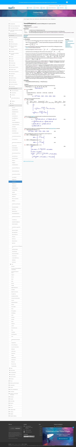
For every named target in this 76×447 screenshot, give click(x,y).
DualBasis (13, 323)
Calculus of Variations (14, 84)
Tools (12, 264)
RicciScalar (13, 236)
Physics (11, 380)
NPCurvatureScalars (15, 198)
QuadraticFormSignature (16, 221)
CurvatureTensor (15, 139)
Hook (12, 336)
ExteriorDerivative (14, 327)
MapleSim (11, 413)
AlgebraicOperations (14, 287)
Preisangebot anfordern (63, 5)
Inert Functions (13, 376)
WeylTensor (14, 262)
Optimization (13, 73)
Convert (12, 300)
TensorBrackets (14, 251)
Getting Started (12, 23)
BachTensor (14, 113)
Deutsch (19, 444)
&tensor (12, 283)
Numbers (12, 378)
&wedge (12, 285)
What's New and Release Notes (15, 25)
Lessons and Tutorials (14, 90)
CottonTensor (14, 130)
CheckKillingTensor (15, 118)
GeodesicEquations (15, 158)
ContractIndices (14, 128)
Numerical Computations (15, 71)
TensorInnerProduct (15, 253)
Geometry (12, 60)
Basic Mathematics (14, 82)
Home (25, 19)
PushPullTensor (14, 219)
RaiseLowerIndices (15, 230)
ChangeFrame (13, 293)
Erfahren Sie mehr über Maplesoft (13, 438)
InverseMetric (14, 177)
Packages (12, 75)
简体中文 (25, 444)
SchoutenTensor (14, 240)
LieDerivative (13, 351)
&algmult (12, 274)
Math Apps (11, 396)
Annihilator (13, 289)
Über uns (10, 424)
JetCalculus (13, 94)
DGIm (12, 308)
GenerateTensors (15, 156)
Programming (12, 385)
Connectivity (12, 391)
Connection (14, 126)
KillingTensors (14, 183)
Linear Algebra (13, 65)
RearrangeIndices (14, 232)
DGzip (12, 321)
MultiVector (14, 196)
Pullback (12, 355)
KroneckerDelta (14, 190)
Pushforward (13, 359)
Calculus (12, 41)
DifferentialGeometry (14, 88)
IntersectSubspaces (14, 344)
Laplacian (13, 192)
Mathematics (12, 35)
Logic (11, 368)
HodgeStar (13, 162)
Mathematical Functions (14, 67)
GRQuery (13, 160)
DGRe (12, 315)
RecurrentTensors (15, 234)
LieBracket (13, 349)
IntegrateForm (13, 342)
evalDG (12, 325)
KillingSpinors (14, 181)
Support (27, 19)
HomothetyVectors (15, 164)
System (11, 405)
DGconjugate (13, 306)
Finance (12, 56)
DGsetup (12, 317)
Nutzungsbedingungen (33, 445)
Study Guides (12, 401)
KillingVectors (14, 185)
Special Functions (13, 77)
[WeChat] (33, 436)
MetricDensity (14, 194)
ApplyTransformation (14, 291)
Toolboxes (11, 411)
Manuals (11, 407)
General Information (14, 37)
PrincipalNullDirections (15, 213)
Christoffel (13, 120)
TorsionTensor (14, 255)
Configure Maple (12, 409)
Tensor (12, 105)
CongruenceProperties (15, 124)
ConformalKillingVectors (16, 122)
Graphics (11, 387)
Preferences (13, 353)
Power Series (13, 370)
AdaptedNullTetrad (15, 109)
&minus (12, 276)
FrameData (13, 332)
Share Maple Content (13, 33)
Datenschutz (38, 445)
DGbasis (12, 304)
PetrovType (14, 209)
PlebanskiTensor (14, 211)
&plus (12, 281)
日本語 (23, 444)
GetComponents (14, 334)
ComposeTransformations (15, 298)
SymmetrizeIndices (15, 249)
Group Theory (13, 374)
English (13, 444)
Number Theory (13, 69)
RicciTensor (14, 238)
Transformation (13, 366)
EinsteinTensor (14, 145)
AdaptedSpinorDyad (15, 111)
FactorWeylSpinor (15, 147)
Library (12, 103)
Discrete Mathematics (14, 49)
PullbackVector (13, 357)
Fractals (12, 58)
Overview (13, 107)
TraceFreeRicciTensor (15, 257)
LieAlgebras (13, 101)
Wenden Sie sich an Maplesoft (54, 5)
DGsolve (12, 319)
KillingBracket (14, 179)
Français (16, 444)
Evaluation (12, 51)
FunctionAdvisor (13, 372)
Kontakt (25, 424)
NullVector (13, 200)
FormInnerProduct (15, 149)
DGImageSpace (13, 310)
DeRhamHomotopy (14, 302)
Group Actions (13, 92)
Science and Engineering (13, 389)
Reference (11, 403)
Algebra (12, 39)
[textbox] (30, 27)
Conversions (13, 86)
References (13, 361)
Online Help (32, 19)
